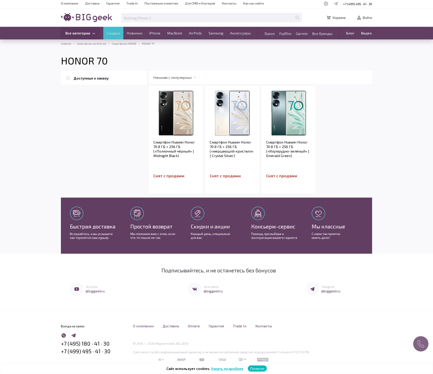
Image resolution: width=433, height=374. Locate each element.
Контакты (229, 3)
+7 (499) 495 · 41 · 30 (357, 4)
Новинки (134, 33)
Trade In (132, 3)
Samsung (216, 33)
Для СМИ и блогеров (200, 3)
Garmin (302, 33)
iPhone (154, 33)
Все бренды (322, 33)
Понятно (257, 368)
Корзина (338, 18)
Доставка (92, 3)
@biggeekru (95, 291)
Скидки (113, 33)
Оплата (194, 326)
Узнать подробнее (227, 368)
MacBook (174, 33)
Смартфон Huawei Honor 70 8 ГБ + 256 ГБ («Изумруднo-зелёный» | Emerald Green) (287, 149)
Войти (367, 18)
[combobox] (179, 78)
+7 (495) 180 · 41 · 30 (85, 343)
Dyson (270, 33)
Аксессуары (240, 33)
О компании (69, 3)
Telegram (328, 287)
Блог (350, 33)
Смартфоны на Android (91, 43)
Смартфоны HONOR (124, 43)
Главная (66, 43)
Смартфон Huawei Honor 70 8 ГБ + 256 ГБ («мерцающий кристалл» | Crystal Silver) (231, 149)
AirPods (195, 33)
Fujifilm (285, 33)
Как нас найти (253, 3)
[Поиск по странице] (297, 17)
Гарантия (113, 3)
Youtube (92, 287)
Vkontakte (211, 287)
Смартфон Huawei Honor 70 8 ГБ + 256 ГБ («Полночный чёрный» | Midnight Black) (174, 149)
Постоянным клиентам (161, 3)
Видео (366, 33)
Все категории (77, 33)
